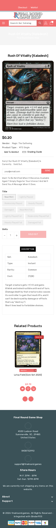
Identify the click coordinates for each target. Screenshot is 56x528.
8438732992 (28, 451)
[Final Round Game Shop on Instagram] (28, 3)
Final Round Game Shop (28, 38)
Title (4, 191)
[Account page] (46, 23)
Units (5, 229)
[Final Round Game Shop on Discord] (33, 3)
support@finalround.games (28, 464)
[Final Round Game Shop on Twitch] (39, 3)
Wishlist (34, 7)
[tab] (28, 249)
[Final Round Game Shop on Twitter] (22, 3)
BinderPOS (36, 516)
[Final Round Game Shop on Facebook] (17, 3)
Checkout (22, 7)
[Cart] (52, 23)
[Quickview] (22, 388)
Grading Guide (34, 152)
